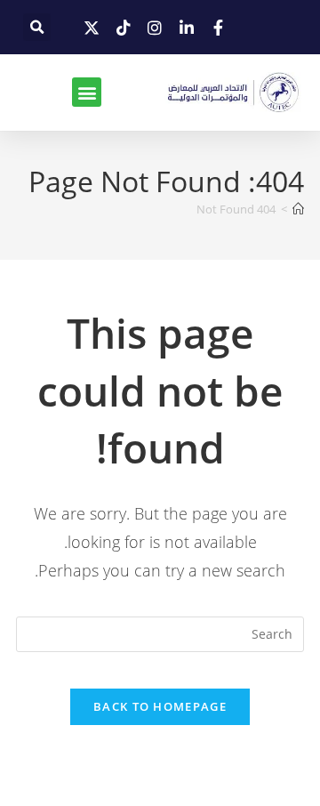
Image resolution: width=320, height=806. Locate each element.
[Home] (298, 209)
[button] (37, 27)
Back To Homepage (160, 706)
